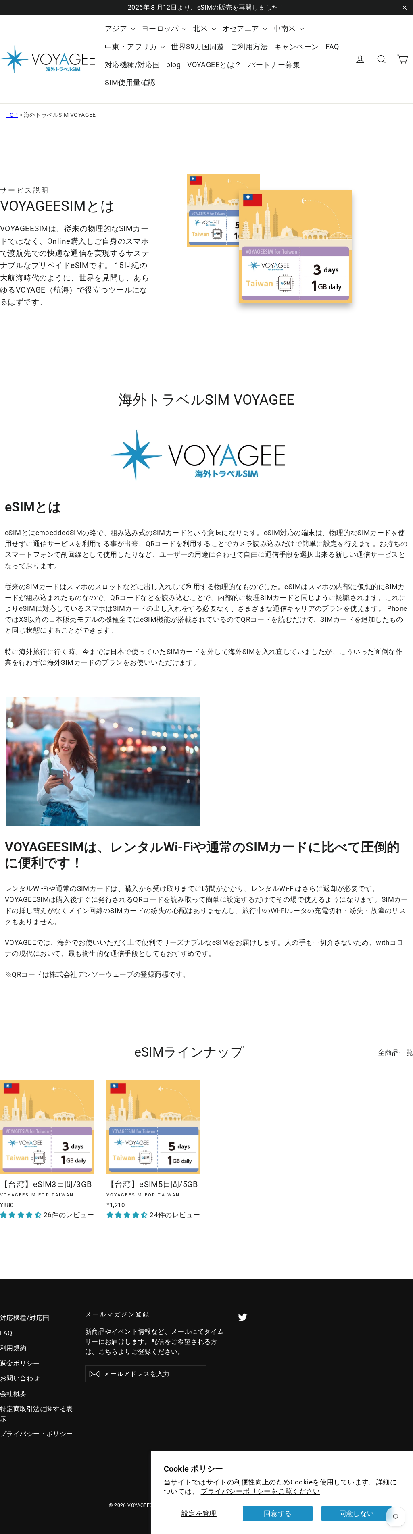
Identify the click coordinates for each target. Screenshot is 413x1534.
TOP (12, 115)
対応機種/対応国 (132, 64)
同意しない (356, 1513)
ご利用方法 (249, 46)
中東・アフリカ (132, 46)
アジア (117, 28)
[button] (22, 1215)
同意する (278, 1513)
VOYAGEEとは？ (214, 64)
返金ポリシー (20, 1363)
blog (173, 64)
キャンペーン (296, 46)
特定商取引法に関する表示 (36, 1414)
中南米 (285, 28)
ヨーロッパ (161, 28)
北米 (201, 28)
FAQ (332, 46)
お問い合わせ (20, 1378)
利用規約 (13, 1348)
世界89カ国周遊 (197, 46)
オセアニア (241, 28)
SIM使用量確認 (130, 82)
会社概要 (13, 1393)
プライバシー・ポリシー (36, 1434)
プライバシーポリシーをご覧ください (260, 1491)
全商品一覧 (395, 1052)
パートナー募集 (274, 64)
